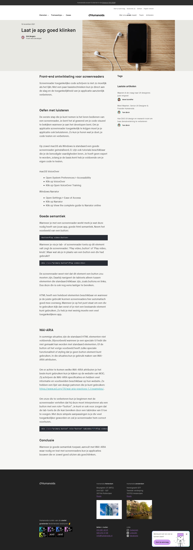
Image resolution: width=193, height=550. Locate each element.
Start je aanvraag (119, 9)
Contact (139, 9)
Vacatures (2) (131, 9)
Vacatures (134, 536)
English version (149, 9)
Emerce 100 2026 (108, 3)
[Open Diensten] (48, 15)
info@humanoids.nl (104, 536)
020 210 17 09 (102, 533)
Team (141, 15)
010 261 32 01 (102, 530)
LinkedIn (133, 533)
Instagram (134, 530)
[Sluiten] (186, 534)
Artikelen (150, 15)
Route (98, 496)
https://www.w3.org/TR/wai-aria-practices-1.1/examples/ (71, 388)
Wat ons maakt (128, 15)
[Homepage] (96, 15)
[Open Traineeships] (63, 15)
